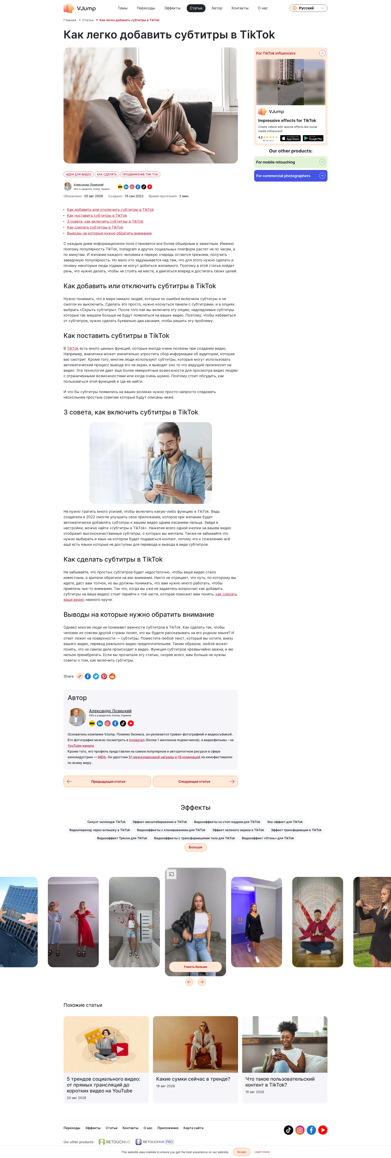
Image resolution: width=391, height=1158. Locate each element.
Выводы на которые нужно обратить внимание (109, 233)
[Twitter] (96, 676)
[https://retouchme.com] (115, 1142)
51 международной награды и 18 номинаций (164, 757)
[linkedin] (100, 723)
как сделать (107, 174)
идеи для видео (78, 174)
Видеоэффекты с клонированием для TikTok (171, 830)
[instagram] (107, 723)
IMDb (102, 757)
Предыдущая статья (108, 781)
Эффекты (172, 8)
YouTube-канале (81, 746)
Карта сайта (193, 1128)
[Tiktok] (288, 1130)
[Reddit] (112, 676)
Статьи (196, 8)
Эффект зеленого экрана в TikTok (238, 830)
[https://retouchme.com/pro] (154, 1142)
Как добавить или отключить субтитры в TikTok (110, 209)
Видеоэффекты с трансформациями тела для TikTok (194, 838)
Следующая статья (194, 781)
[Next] (202, 982)
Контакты (240, 8)
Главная (70, 20)
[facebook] (115, 723)
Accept (241, 1152)
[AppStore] (290, 138)
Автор (217, 8)
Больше (195, 847)
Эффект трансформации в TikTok (296, 830)
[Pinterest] (104, 676)
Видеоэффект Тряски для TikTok (122, 838)
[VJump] (80, 8)
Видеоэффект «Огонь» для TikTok (268, 838)
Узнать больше (73, 958)
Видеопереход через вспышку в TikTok (99, 830)
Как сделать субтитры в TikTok (95, 227)
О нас (263, 8)
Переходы (146, 8)
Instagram (137, 740)
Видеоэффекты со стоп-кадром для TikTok (227, 822)
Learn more (262, 1152)
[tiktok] (123, 723)
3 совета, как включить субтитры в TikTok (105, 221)
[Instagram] (300, 1130)
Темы (123, 8)
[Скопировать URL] (80, 676)
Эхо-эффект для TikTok (285, 822)
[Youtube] (322, 1130)
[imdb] (92, 723)
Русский (306, 8)
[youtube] (131, 723)
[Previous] (189, 982)
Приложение (167, 1128)
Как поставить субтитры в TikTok (97, 215)
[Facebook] (88, 676)
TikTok (73, 348)
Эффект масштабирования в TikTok (160, 822)
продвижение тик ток (140, 174)
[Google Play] (313, 138)
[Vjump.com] (271, 112)
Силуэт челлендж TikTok (106, 822)
